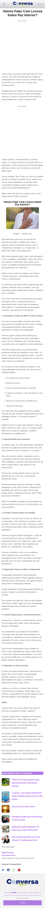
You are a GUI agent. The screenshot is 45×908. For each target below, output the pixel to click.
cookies (13, 892)
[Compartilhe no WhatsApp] (15, 871)
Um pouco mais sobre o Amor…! (24, 807)
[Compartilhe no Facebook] (9, 871)
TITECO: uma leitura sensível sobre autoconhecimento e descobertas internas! (25, 783)
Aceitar (22, 903)
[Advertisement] (22, 47)
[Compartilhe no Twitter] (4, 871)
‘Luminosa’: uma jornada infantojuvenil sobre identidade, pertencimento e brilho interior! (27, 796)
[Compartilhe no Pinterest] (20, 871)
